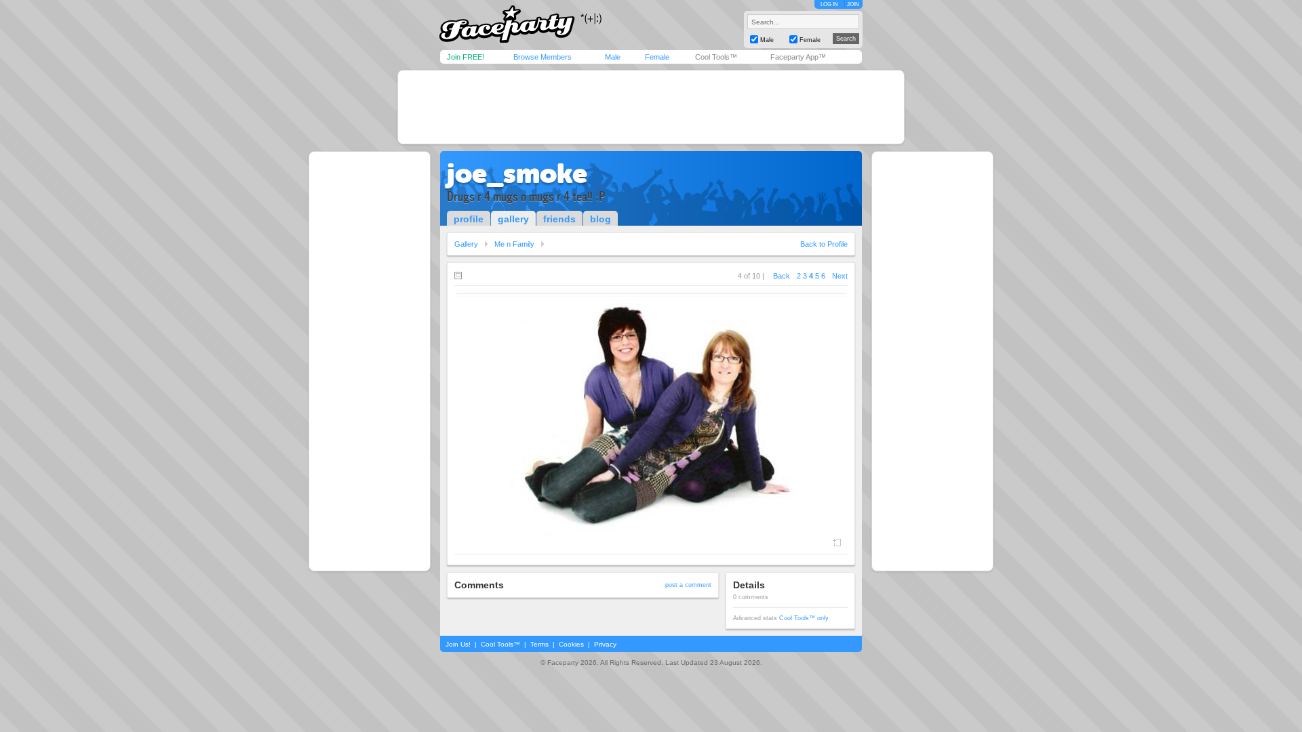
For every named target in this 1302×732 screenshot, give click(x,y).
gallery (513, 219)
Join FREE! (465, 57)
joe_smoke (517, 173)
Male (612, 57)
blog (600, 219)
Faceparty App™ (798, 57)
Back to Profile (824, 244)
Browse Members (542, 57)
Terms (539, 644)
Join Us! (458, 644)
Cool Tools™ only (804, 618)
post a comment (688, 585)
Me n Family (514, 244)
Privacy (605, 644)
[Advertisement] (651, 107)
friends (559, 219)
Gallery (466, 244)
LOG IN (829, 4)
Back (781, 276)
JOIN (853, 4)
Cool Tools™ (716, 57)
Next (840, 276)
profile (469, 219)
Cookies (571, 644)
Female (657, 57)
